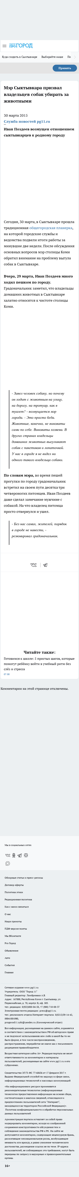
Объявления (11, 950)
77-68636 (37, 1072)
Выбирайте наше (52, 57)
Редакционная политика (18, 899)
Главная (9, 972)
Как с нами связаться (17, 906)
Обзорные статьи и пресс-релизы (24, 877)
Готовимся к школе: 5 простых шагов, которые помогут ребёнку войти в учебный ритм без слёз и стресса (39, 666)
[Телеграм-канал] (20, 855)
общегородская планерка (50, 227)
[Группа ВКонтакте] (8, 855)
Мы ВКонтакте (13, 935)
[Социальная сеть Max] (8, 863)
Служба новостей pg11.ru (27, 121)
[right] (75, 57)
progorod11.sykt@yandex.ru (20, 1022)
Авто (7, 957)
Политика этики (14, 892)
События (10, 965)
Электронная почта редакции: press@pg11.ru (30, 1010)
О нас (8, 914)
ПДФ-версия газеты (16, 928)
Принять (65, 68)
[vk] (33, 565)
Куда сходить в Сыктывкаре (19, 57)
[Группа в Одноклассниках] (14, 855)
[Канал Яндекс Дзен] (26, 855)
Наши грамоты (13, 921)
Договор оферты (14, 884)
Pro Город (10, 943)
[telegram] (47, 565)
